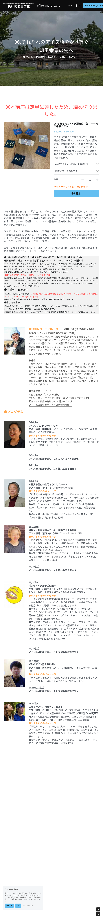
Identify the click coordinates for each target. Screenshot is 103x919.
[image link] (19, 5)
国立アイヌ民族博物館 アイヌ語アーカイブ (50, 401)
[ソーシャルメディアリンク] (76, 5)
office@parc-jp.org (48, 5)
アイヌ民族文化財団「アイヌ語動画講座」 (50, 404)
